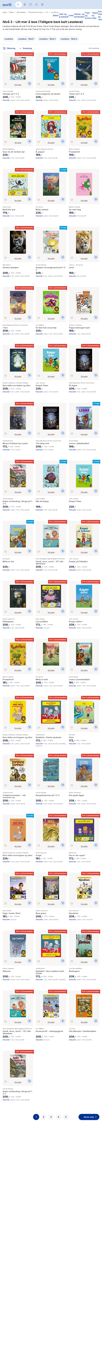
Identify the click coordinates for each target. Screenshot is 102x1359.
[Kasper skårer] (84, 595)
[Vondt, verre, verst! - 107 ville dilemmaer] (51, 535)
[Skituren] (18, 944)
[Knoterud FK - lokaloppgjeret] (51, 1004)
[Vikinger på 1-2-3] (18, 67)
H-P (46, 12)
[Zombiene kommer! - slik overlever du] (18, 769)
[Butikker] (25, 4)
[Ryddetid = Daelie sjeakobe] (51, 711)
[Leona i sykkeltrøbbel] (84, 417)
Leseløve (54, 12)
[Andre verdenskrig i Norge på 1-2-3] (18, 475)
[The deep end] (51, 417)
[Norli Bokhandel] (7, 4)
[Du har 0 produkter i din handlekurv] (42, 4)
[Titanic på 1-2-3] (84, 67)
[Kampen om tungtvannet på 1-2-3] (51, 241)
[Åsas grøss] (51, 887)
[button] (30, 4)
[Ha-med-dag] (84, 183)
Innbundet (6, 100)
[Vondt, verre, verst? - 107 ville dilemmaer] (18, 1004)
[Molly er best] (51, 653)
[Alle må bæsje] (51, 475)
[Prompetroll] (84, 125)
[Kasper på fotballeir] (84, 535)
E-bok (17, 100)
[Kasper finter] (51, 359)
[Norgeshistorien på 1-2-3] (51, 769)
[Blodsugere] (84, 944)
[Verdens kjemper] (18, 241)
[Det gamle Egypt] (84, 769)
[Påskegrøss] (18, 595)
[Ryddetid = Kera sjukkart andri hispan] (51, 944)
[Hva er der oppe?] (84, 829)
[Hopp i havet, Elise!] (18, 887)
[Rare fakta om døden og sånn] (18, 359)
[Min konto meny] (36, 4)
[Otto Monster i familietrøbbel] (84, 1004)
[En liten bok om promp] (51, 301)
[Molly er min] (18, 535)
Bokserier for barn (36, 12)
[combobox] (18, 4)
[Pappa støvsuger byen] (84, 301)
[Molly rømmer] (51, 183)
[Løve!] (84, 241)
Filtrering (11, 48)
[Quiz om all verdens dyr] (18, 125)
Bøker (11, 12)
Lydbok (12, 100)
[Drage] (51, 829)
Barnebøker (21, 12)
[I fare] (18, 301)
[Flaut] (84, 711)
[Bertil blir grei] (18, 183)
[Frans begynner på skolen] (51, 67)
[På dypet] (84, 359)
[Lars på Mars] (51, 595)
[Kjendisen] (84, 887)
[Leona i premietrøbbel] (84, 653)
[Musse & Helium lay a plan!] (18, 417)
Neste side (89, 1117)
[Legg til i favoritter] (5, 84)
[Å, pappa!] (51, 125)
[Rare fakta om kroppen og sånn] (18, 711)
